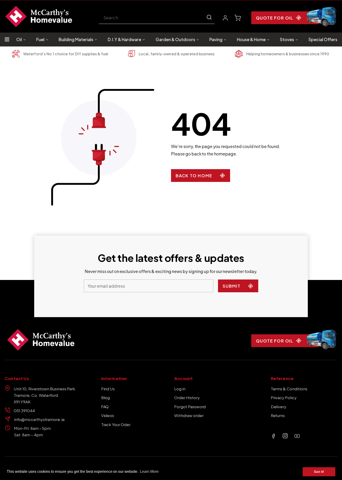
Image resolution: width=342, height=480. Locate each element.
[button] (237, 18)
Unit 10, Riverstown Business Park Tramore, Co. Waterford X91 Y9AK (44, 395)
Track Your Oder (116, 424)
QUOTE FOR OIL (274, 17)
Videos (107, 415)
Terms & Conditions (289, 388)
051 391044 (24, 410)
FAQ (105, 406)
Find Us (108, 388)
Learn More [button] (149, 471)
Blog (105, 397)
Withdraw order (189, 415)
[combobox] (157, 18)
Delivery (279, 406)
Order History (187, 397)
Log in (179, 388)
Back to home (194, 175)
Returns (278, 415)
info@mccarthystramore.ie (39, 419)
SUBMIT (232, 286)
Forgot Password (190, 406)
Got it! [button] (319, 471)
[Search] (209, 17)
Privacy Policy (284, 397)
